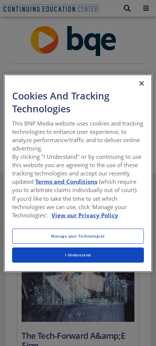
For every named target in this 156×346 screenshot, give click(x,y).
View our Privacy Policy (84, 215)
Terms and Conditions (66, 181)
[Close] (141, 83)
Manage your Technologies (78, 235)
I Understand (78, 254)
